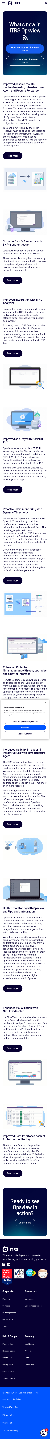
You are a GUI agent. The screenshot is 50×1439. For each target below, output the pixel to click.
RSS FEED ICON (25, 37)
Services (6, 1306)
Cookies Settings (25, 733)
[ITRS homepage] (25, 3)
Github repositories (33, 1306)
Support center (8, 1378)
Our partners (7, 1319)
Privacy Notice (8, 1415)
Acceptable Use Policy (11, 1399)
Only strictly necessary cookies (25, 721)
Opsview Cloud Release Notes (25, 60)
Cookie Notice (8, 1423)
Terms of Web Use (10, 1407)
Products (6, 1299)
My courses (29, 1351)
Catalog (28, 1357)
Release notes (8, 1351)
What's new (7, 1357)
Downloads (29, 1299)
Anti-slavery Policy (10, 1430)
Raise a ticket (8, 1371)
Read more (13, 155)
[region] (25, 719)
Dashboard (29, 1344)
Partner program (9, 1312)
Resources (29, 1364)
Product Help (7, 1344)
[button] (44, 1433)
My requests (7, 1364)
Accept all (25, 727)
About (5, 1326)
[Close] (45, 702)
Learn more (25, 1222)
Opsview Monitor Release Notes (25, 49)
